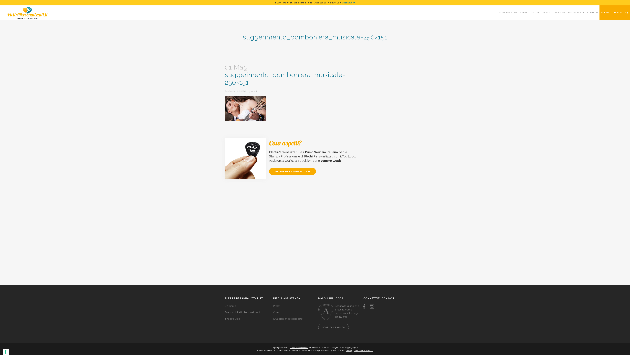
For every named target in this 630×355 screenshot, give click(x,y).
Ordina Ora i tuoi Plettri (292, 171)
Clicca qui (347, 2)
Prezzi (276, 306)
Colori (276, 312)
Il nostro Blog (232, 318)
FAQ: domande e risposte (288, 318)
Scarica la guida (333, 327)
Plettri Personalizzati (299, 347)
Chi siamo (230, 306)
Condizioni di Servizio (363, 350)
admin (254, 91)
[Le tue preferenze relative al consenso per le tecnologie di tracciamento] (6, 352)
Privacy (349, 350)
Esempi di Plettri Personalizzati (242, 312)
